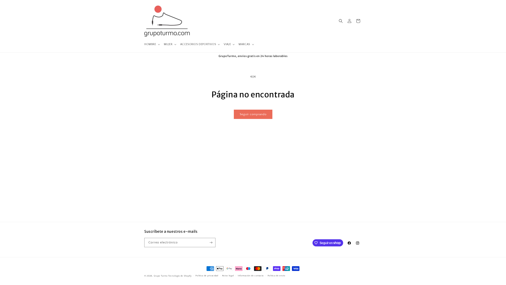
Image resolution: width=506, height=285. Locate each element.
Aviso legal (228, 276)
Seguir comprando (253, 114)
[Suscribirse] (211, 242)
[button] (151, 44)
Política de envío (276, 276)
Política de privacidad (206, 276)
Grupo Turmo (161, 276)
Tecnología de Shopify (180, 276)
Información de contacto (251, 276)
